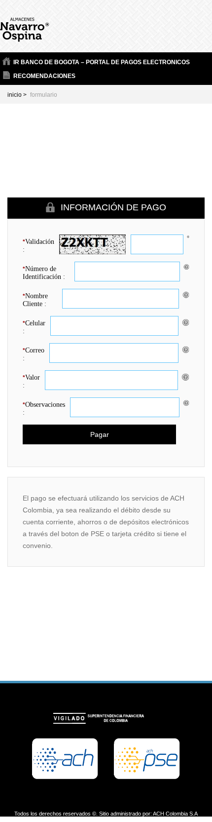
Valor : (31, 381)
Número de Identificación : (44, 272)
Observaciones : (44, 408)
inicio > (17, 94)
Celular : (34, 327)
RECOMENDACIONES (44, 76)
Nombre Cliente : (35, 300)
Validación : (38, 245)
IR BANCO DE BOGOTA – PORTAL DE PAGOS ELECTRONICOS (101, 62)
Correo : (33, 354)
